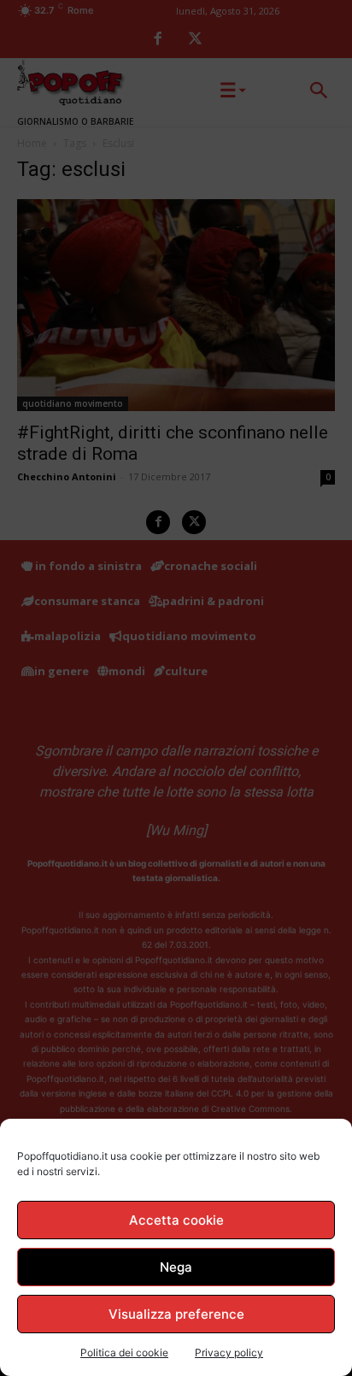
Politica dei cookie (124, 1352)
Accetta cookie (176, 1220)
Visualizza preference (176, 1314)
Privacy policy (229, 1352)
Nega (176, 1267)
